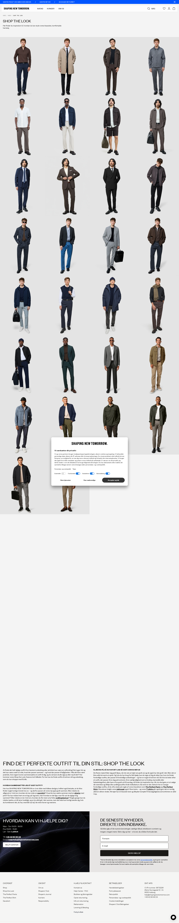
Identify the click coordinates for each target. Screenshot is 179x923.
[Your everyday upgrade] (22, 596)
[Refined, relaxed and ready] (112, 67)
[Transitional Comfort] (22, 484)
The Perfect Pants (10, 894)
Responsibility (43, 900)
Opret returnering (80, 897)
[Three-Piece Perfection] (67, 685)
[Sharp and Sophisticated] (112, 685)
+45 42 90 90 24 (13, 837)
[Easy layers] (22, 730)
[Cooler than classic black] (22, 641)
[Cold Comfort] (22, 685)
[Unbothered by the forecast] (22, 305)
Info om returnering (81, 900)
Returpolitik (113, 894)
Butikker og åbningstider (83, 894)
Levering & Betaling (81, 907)
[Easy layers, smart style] (67, 596)
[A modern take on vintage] (67, 305)
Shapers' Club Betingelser (119, 904)
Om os (40, 887)
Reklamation (78, 904)
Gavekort (6, 900)
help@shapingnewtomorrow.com (23, 839)
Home (4, 15)
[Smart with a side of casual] (112, 596)
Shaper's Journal (44, 894)
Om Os (61, 8)
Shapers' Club (43, 890)
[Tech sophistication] (67, 186)
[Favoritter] (164, 8)
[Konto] (169, 8)
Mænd (40, 8)
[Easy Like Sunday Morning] (22, 544)
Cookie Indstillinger (116, 900)
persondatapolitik (146, 860)
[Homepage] (16, 8)
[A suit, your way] (22, 186)
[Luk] (174, 1)
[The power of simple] (22, 126)
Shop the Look (8, 890)
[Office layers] (22, 67)
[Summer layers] (67, 126)
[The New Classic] (112, 365)
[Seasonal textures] (67, 641)
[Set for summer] (112, 126)
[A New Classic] (67, 544)
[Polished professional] (67, 67)
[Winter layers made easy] (112, 305)
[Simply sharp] (112, 246)
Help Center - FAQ (81, 890)
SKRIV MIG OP (134, 853)
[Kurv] (174, 8)
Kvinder (50, 8)
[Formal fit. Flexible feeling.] (112, 186)
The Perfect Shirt (9, 897)
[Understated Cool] (67, 425)
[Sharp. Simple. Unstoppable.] (112, 544)
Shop (5, 887)
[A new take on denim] (22, 246)
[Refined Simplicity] (22, 425)
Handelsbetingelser (116, 887)
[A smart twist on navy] (22, 365)
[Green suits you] (67, 365)
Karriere (41, 897)
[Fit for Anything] (112, 425)
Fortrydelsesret (115, 890)
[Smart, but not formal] (67, 246)
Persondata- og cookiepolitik (120, 897)
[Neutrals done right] (112, 641)
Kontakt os (78, 887)
